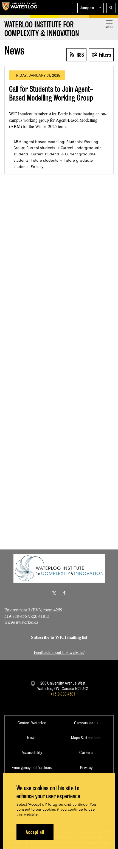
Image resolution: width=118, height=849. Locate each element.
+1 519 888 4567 (62, 694)
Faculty (37, 166)
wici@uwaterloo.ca (21, 622)
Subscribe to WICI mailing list (59, 637)
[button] (90, 8)
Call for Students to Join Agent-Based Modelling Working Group (51, 93)
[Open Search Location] (111, 8)
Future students (44, 160)
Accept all (35, 832)
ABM (17, 141)
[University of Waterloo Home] (19, 7)
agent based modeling (44, 141)
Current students (40, 148)
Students (74, 141)
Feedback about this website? (59, 652)
